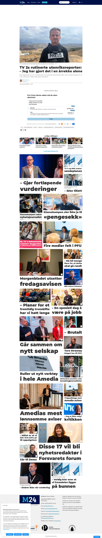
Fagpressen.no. (6, 529)
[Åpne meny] (81, 2)
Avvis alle (26, 534)
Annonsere (33, 2)
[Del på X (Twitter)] (23, 130)
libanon (40, 127)
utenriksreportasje (69, 127)
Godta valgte (17, 534)
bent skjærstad (28, 127)
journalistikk (58, 127)
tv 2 (22, 127)
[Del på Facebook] (21, 130)
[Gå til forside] (22, 2)
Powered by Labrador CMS (51, 536)
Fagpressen (58, 520)
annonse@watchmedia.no (52, 511)
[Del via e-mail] (25, 130)
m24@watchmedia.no (53, 513)
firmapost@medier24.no (47, 518)
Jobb (28, 2)
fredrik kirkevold (48, 127)
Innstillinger (97, 536)
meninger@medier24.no (51, 508)
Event (38, 2)
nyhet (35, 127)
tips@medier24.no (48, 506)
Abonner (45, 2)
